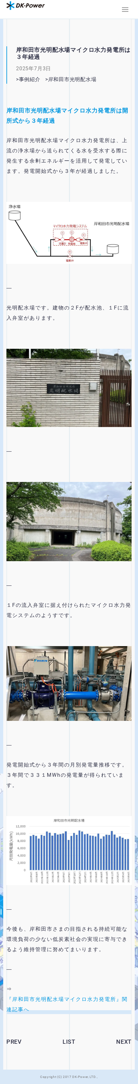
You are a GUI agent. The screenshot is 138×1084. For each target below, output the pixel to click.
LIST (69, 1041)
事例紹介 (29, 79)
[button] (125, 9)
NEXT (124, 1041)
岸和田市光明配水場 (80, 79)
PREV (14, 1041)
